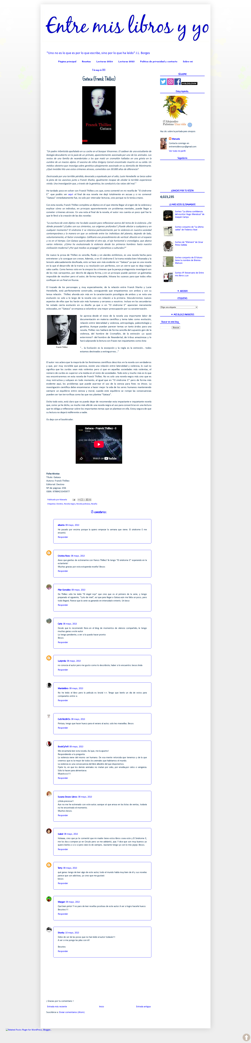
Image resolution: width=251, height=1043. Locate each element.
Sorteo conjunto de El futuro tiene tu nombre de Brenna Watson (188, 260)
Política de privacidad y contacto (158, 62)
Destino (60, 504)
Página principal (67, 62)
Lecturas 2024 (104, 62)
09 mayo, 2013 (73, 902)
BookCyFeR (63, 747)
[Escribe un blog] (81, 499)
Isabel (60, 834)
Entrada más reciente (57, 1007)
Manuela (176, 139)
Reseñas (86, 62)
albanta (61, 525)
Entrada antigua (143, 1007)
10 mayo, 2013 (72, 933)
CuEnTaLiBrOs (64, 719)
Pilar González (64, 590)
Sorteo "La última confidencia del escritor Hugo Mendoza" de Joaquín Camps (189, 214)
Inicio (101, 1007)
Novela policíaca (83, 504)
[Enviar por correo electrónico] (79, 499)
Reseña (94, 504)
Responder (63, 537)
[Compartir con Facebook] (87, 499)
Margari (61, 902)
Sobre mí (188, 62)
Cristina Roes (64, 556)
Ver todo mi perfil (177, 151)
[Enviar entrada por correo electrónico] (74, 500)
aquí (70, 194)
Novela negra (69, 504)
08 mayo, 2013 (72, 525)
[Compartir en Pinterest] (90, 499)
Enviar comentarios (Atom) (72, 1012)
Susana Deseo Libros (67, 797)
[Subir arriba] (246, 1038)
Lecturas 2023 (126, 62)
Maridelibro (63, 688)
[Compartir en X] (84, 499)
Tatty (60, 868)
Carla (60, 624)
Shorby (61, 933)
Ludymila (62, 661)
